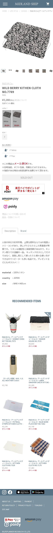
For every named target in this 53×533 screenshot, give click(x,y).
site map (5, 509)
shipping (17, 501)
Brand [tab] (23, 230)
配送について (21, 100)
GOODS (24, 11)
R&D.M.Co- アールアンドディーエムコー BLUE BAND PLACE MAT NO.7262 (39, 422)
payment (28, 501)
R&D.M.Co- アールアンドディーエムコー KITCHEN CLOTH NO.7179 (39, 463)
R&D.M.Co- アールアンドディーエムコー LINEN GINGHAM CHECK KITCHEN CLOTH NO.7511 (39, 381)
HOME (4, 11)
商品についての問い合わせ (14, 214)
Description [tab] (10, 230)
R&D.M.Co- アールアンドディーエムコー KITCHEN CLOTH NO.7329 (12, 463)
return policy (8, 505)
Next (49, 44)
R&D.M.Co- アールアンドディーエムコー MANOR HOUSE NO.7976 (39, 339)
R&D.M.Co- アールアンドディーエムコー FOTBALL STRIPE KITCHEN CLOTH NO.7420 (12, 423)
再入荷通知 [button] (6, 145)
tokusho (38, 505)
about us (6, 501)
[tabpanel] (26, 40)
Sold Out (26, 177)
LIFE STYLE (14, 11)
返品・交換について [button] (11, 217)
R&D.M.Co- (7, 83)
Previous (4, 44)
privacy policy (24, 505)
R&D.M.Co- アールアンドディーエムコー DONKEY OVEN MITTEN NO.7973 (13, 339)
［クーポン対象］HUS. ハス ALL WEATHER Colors (12, 379)
